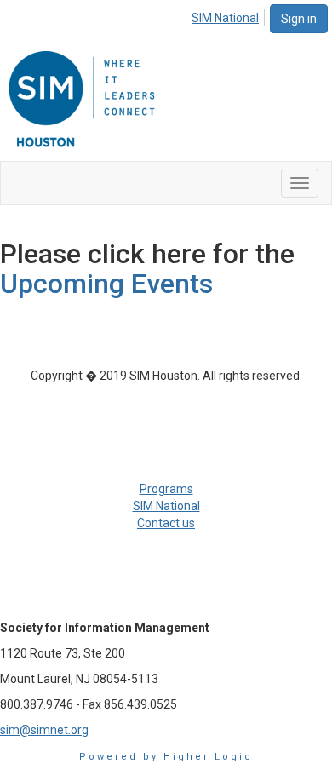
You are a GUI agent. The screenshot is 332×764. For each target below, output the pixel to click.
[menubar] (230, 15)
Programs (166, 489)
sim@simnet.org (44, 730)
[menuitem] (230, 15)
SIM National (225, 18)
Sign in (299, 19)
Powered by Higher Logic (166, 756)
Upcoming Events (106, 283)
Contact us (166, 523)
